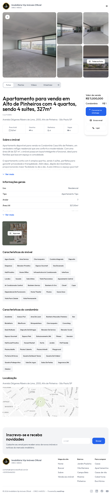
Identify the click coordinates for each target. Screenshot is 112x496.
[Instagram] (91, 491)
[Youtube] (107, 491)
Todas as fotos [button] (97, 61)
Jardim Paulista (84, 463)
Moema (80, 477)
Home (60, 463)
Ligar (98, 128)
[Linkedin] (96, 491)
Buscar (61, 468)
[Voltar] (7, 17)
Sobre (60, 472)
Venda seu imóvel (66, 477)
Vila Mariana (83, 468)
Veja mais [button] (16, 233)
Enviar (99, 441)
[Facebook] (102, 491)
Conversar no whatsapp (97, 111)
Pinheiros (81, 481)
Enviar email (97, 120)
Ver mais (9, 174)
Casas (97, 463)
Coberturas (100, 477)
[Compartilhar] (58, 85)
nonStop (60, 491)
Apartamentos (101, 468)
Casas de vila (101, 472)
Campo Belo (82, 472)
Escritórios (100, 481)
